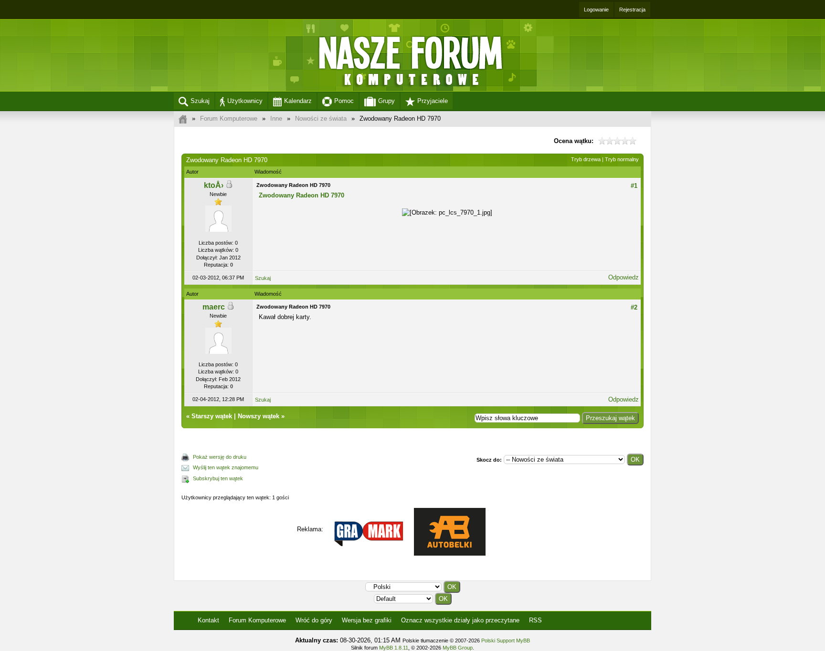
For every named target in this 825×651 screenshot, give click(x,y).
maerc (213, 307)
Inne (276, 118)
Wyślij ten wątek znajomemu (225, 467)
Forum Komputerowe (228, 118)
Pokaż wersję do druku (219, 457)
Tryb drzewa (586, 159)
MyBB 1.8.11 (393, 648)
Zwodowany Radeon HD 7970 (301, 195)
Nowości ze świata (321, 118)
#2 (634, 307)
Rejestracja (632, 9)
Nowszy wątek (258, 416)
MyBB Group (458, 648)
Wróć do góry (314, 620)
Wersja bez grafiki (366, 620)
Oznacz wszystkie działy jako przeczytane (460, 620)
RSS (535, 620)
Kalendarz (298, 100)
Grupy (386, 100)
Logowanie (596, 9)
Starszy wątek (211, 416)
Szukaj (200, 100)
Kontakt (208, 620)
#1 (634, 185)
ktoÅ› (213, 185)
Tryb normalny (622, 159)
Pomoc (344, 100)
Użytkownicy (245, 100)
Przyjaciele (432, 100)
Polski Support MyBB (505, 640)
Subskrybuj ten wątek (218, 478)
